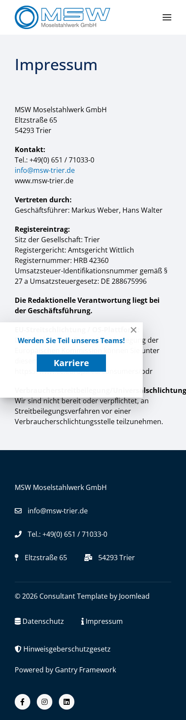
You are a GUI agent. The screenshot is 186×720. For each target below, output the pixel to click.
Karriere (71, 363)
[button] (167, 17)
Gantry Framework (85, 670)
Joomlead (134, 596)
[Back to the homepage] (62, 17)
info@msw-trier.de (45, 170)
